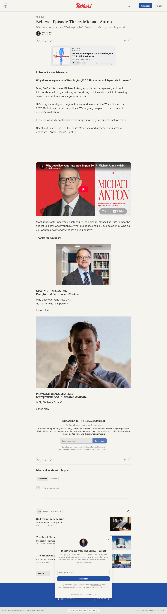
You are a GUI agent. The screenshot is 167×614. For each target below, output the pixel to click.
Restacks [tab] (53, 479)
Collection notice (38, 610)
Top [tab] (39, 511)
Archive (40, 17)
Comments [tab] (42, 479)
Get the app (94, 610)
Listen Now (42, 310)
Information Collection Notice (82, 587)
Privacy (22, 610)
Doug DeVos (47, 32)
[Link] (32, 293)
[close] (108, 539)
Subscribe (145, 5)
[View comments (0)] (44, 40)
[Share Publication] (135, 5)
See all (41, 573)
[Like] (38, 40)
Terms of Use (96, 585)
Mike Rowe (46, 562)
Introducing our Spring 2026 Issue (51, 522)
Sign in (159, 5)
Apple (53, 132)
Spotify (71, 132)
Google (62, 132)
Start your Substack (78, 610)
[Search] (129, 5)
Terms (29, 610)
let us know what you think (56, 225)
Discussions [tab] (56, 511)
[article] (83, 524)
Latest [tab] (46, 511)
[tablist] (47, 478)
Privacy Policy (103, 587)
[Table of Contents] (3, 307)
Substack (140, 610)
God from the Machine (50, 518)
